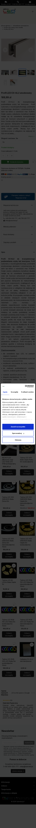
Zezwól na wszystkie (18, 426)
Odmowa (18, 440)
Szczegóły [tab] (14, 392)
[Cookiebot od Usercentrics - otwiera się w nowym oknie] (25, 386)
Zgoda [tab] (5, 392)
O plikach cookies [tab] (27, 392)
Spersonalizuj (17, 433)
